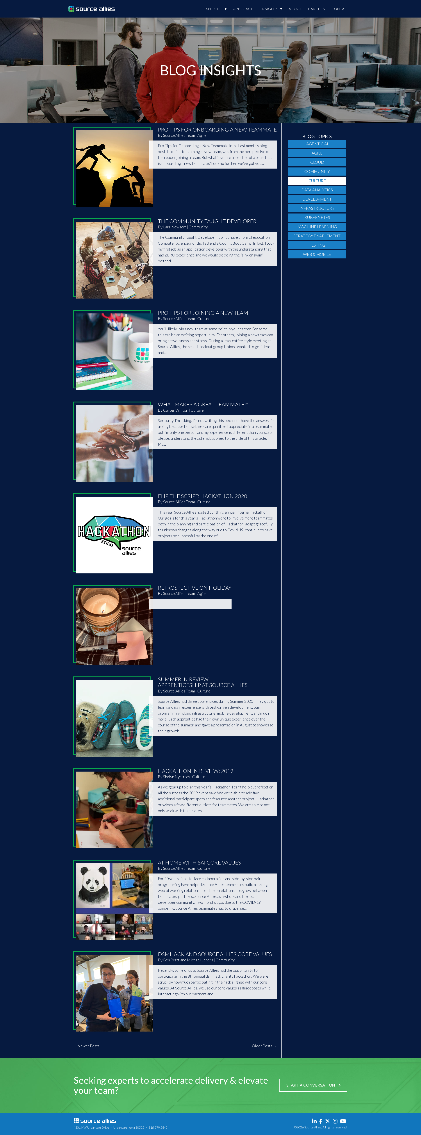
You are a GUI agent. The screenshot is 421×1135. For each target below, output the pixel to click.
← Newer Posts (86, 1045)
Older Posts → (264, 1045)
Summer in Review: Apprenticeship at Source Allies (203, 682)
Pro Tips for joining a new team (203, 313)
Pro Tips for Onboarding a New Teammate (217, 129)
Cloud (317, 162)
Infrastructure (317, 208)
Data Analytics (317, 189)
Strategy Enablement (317, 235)
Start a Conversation (310, 1085)
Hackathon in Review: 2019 (195, 771)
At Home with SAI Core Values (199, 862)
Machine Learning (317, 226)
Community (317, 171)
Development (317, 199)
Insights (269, 9)
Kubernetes (317, 217)
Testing (317, 245)
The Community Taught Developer (207, 221)
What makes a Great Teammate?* (203, 404)
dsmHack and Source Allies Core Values (215, 954)
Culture (317, 180)
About (295, 9)
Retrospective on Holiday (195, 587)
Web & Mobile (317, 254)
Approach (243, 9)
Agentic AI (317, 143)
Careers (316, 9)
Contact (340, 9)
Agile (317, 153)
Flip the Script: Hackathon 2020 (202, 496)
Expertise (213, 9)
